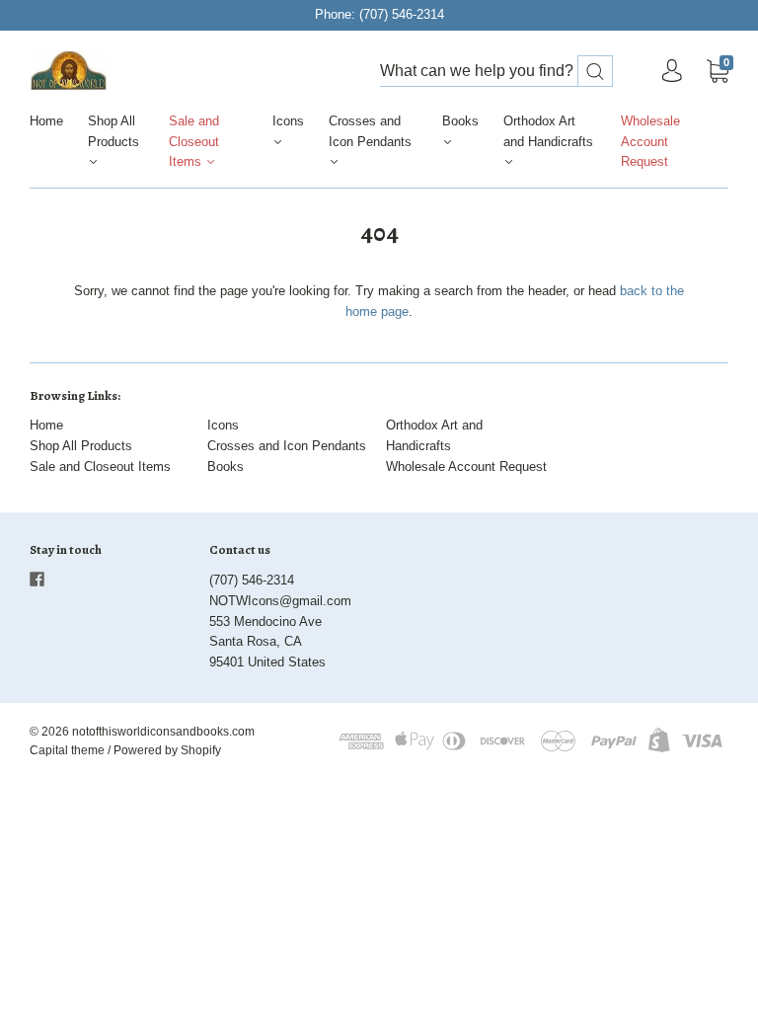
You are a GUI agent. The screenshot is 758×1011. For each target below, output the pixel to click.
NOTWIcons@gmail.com (280, 600)
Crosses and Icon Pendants (370, 131)
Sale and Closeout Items (194, 142)
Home (46, 121)
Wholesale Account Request (650, 142)
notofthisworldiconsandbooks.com (163, 732)
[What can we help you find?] (496, 71)
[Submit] (595, 71)
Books (460, 121)
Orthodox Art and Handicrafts (548, 131)
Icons (288, 121)
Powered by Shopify (167, 750)
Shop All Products (113, 131)
